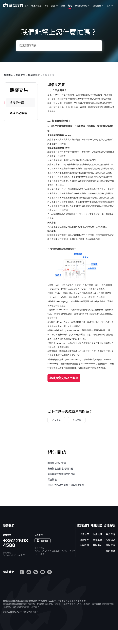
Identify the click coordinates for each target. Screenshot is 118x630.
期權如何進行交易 (56, 463)
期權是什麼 (34, 75)
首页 (26, 5)
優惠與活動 (36, 5)
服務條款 (110, 539)
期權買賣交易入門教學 (64, 377)
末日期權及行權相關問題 (60, 468)
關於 (108, 5)
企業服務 (97, 5)
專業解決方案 (81, 5)
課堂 (63, 5)
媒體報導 (84, 539)
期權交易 (20, 75)
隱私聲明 (110, 545)
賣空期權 (52, 479)
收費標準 (97, 534)
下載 (46, 5)
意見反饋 (84, 545)
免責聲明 (110, 534)
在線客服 (44, 540)
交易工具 (97, 539)
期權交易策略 (18, 113)
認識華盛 (84, 534)
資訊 (53, 5)
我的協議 (110, 550)
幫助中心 (8, 75)
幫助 (70, 5)
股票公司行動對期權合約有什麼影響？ (67, 485)
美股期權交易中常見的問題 (61, 474)
